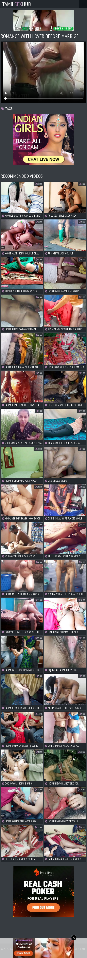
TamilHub (16, 4)
